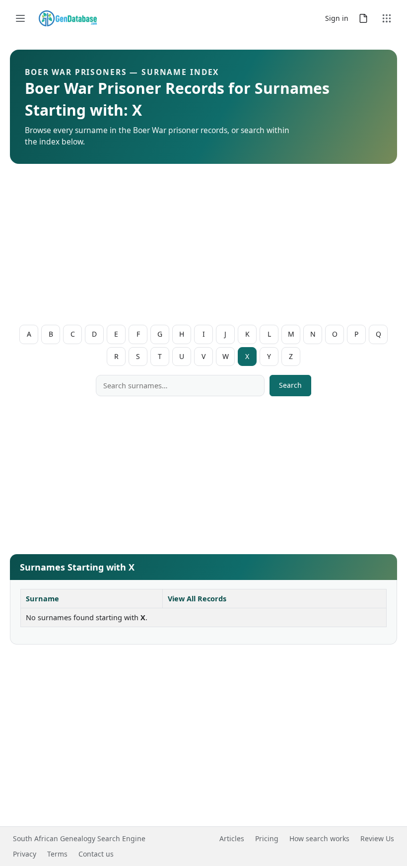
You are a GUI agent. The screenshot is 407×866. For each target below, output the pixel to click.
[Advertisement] (203, 246)
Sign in (336, 18)
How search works (319, 838)
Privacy (24, 854)
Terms (57, 854)
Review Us (377, 838)
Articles (231, 838)
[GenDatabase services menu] (386, 18)
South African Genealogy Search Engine (79, 838)
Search (290, 385)
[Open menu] (20, 18)
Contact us (96, 854)
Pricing (266, 838)
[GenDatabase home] (68, 18)
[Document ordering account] (363, 18)
